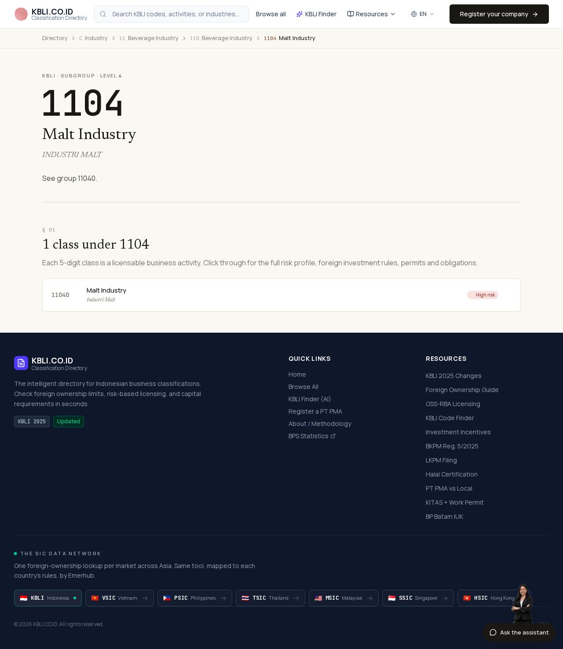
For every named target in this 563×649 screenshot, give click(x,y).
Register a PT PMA (315, 411)
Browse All (303, 386)
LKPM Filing (441, 460)
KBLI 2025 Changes (454, 375)
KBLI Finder (320, 14)
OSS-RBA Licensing (453, 404)
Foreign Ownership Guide (462, 389)
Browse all (271, 14)
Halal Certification (452, 474)
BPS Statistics (309, 436)
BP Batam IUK (444, 516)
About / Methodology (320, 423)
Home (297, 374)
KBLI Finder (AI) (310, 399)
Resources (372, 14)
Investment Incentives (458, 432)
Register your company (494, 14)
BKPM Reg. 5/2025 (452, 446)
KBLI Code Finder (450, 418)
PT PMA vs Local (449, 488)
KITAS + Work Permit (455, 502)
